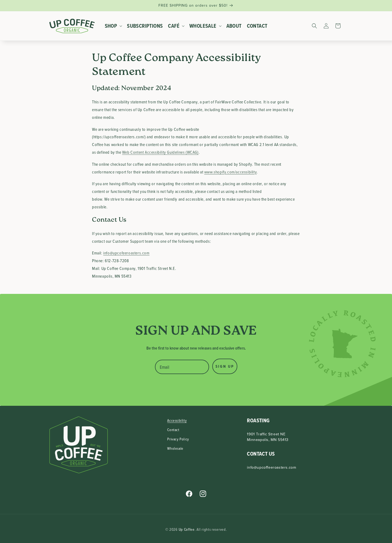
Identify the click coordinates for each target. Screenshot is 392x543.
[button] (113, 26)
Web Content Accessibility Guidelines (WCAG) (160, 152)
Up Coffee (187, 529)
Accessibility (177, 420)
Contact (173, 429)
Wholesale (175, 448)
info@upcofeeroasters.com (126, 253)
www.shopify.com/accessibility (230, 172)
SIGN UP (224, 366)
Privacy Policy (178, 438)
